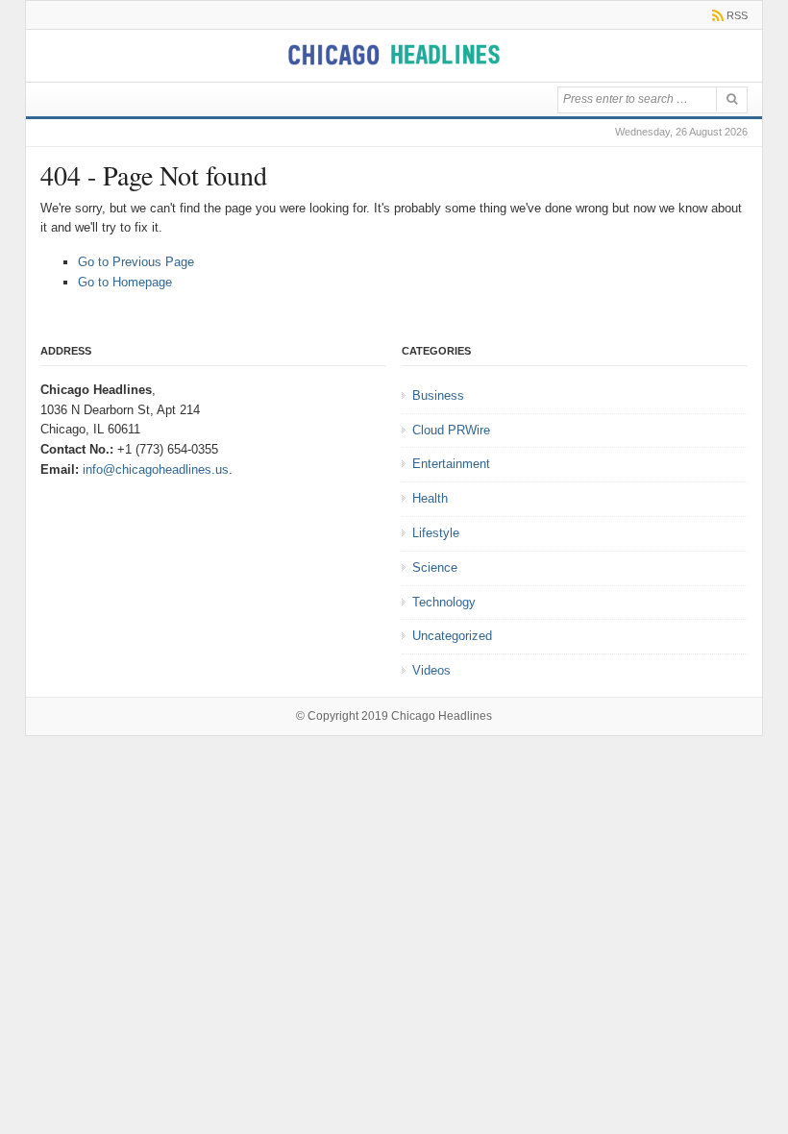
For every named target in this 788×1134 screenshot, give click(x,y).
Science (434, 567)
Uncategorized (452, 636)
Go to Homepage (125, 282)
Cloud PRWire (451, 430)
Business (438, 395)
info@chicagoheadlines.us (156, 469)
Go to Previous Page (136, 262)
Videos (431, 670)
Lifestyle (435, 533)
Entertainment (451, 463)
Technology (444, 602)
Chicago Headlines (441, 716)
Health (430, 498)
